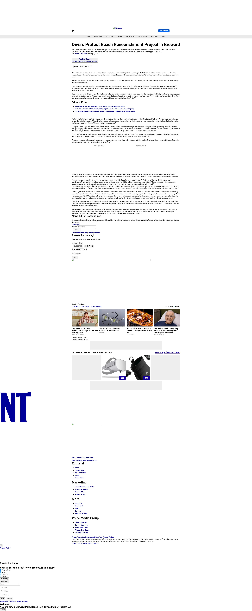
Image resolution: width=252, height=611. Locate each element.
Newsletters (154, 36)
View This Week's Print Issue (82, 458)
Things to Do (6, 574)
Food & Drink (98, 36)
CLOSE (75, 257)
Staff (77, 508)
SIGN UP (77, 230)
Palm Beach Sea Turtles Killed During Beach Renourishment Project (100, 106)
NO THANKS (88, 246)
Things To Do (130, 36)
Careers (78, 511)
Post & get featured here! (167, 352)
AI (98, 537)
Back (2, 599)
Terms (90, 233)
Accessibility (93, 537)
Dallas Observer (81, 522)
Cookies (85, 537)
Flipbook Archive (81, 513)
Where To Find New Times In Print (84, 460)
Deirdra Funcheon (80, 54)
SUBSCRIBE (78, 246)
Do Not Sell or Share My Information (85, 543)
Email (74, 227)
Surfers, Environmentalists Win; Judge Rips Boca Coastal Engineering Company (104, 109)
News (88, 36)
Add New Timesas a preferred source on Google (85, 60)
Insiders (4, 576)
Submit (9, 599)
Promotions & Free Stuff (84, 487)
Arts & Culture (110, 36)
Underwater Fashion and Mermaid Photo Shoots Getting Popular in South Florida (105, 111)
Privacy (97, 233)
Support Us (164, 30)
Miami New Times (81, 528)
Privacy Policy (80, 494)
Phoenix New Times (82, 530)
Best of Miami (142, 36)
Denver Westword (81, 525)
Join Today (4, 579)
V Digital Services (81, 533)
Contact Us (79, 506)
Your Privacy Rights (106, 537)
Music (120, 36)
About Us (78, 503)
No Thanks (4, 581)
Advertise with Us (81, 489)
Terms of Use (80, 492)
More (163, 36)
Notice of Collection (79, 233)
